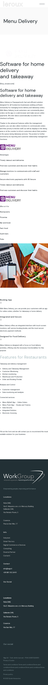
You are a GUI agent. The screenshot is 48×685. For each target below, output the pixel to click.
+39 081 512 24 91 (10, 572)
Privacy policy (8, 674)
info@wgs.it (7, 568)
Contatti (6, 556)
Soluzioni (6, 538)
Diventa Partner (9, 552)
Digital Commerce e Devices (14, 545)
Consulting (7, 548)
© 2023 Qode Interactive (12, 678)
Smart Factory (8, 541)
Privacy (5, 660)
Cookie (11, 660)
